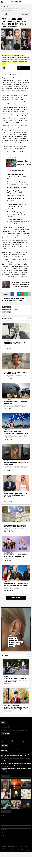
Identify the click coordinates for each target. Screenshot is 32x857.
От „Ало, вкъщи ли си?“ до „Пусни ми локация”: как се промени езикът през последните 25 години (15, 680)
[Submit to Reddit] (22, 294)
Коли (2, 835)
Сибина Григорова (5, 727)
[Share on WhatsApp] (26, 294)
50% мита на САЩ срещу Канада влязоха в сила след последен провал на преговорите (16, 584)
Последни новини (7, 318)
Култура (3, 832)
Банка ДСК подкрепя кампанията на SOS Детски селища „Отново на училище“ (16, 708)
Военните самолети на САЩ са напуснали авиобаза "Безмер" (15, 402)
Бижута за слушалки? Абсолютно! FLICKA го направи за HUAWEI (16, 463)
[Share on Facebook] (12, 294)
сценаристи (23, 298)
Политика (3, 821)
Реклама (12, 849)
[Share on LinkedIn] (19, 294)
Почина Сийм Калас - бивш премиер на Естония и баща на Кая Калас (14, 343)
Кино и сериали (5, 826)
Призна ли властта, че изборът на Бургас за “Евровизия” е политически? (14, 750)
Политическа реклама (24, 849)
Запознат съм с (13, 73)
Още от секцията (16, 598)
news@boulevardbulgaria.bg (20, 730)
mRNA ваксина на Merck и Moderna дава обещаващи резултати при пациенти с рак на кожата (15, 759)
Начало (5, 849)
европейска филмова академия (14, 300)
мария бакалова (6, 298)
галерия (3, 815)
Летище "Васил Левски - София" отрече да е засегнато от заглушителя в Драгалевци (15, 525)
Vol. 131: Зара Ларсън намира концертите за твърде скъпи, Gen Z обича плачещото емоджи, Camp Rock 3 (16, 556)
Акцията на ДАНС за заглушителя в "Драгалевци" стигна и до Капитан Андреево (16, 432)
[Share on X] (15, 294)
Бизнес (3, 824)
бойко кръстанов (15, 298)
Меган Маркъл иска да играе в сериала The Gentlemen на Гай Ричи (15, 372)
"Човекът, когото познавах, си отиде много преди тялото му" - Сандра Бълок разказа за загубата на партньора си (15, 754)
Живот (2, 818)
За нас (3, 722)
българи (4, 300)
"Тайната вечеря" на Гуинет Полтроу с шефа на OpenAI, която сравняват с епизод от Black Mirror (16, 495)
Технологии (4, 829)
